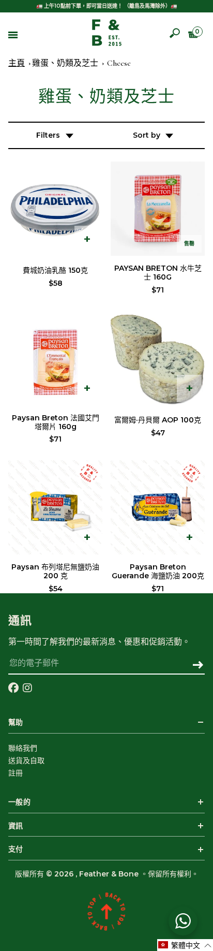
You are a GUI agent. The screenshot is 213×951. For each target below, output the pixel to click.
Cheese (119, 63)
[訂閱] (198, 665)
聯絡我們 (22, 748)
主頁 (16, 63)
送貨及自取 (26, 760)
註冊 (15, 773)
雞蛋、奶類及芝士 (65, 63)
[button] (185, 945)
